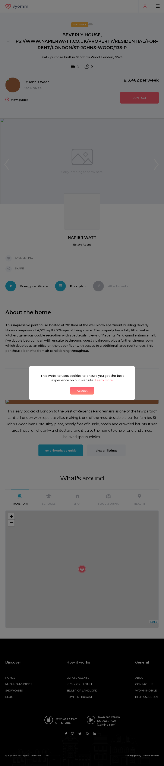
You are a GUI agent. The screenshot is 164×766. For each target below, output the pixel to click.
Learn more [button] (104, 380)
